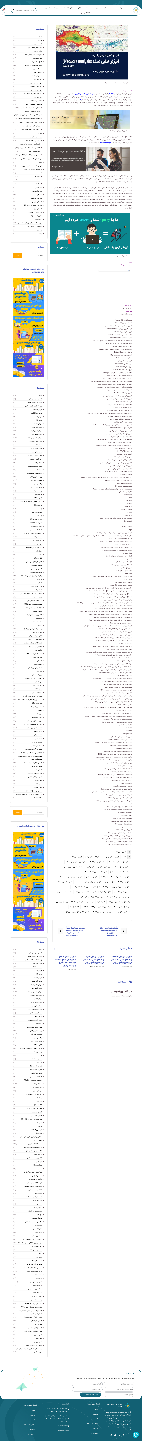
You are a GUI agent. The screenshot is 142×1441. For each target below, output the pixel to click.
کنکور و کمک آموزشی (36, 216)
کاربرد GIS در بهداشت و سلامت (33, 643)
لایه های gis (38, 219)
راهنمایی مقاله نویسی (36, 572)
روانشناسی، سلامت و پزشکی (33, 104)
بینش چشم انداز (37, 491)
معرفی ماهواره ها (37, 717)
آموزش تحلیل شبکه (120, 852)
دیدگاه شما (39, 551)
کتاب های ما (38, 661)
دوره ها (95, 1414)
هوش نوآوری (38, 787)
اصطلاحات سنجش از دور (35, 466)
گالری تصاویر (38, 682)
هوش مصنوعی (38, 780)
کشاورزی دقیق (38, 664)
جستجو (18, 255)
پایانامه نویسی (38, 494)
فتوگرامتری (39, 618)
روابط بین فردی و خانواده (32, 111)
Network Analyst (105, 143)
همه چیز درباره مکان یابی (35, 773)
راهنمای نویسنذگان (36, 569)
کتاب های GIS (38, 195)
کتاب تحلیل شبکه (74, 907)
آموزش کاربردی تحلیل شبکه (104, 867)
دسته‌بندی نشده (37, 537)
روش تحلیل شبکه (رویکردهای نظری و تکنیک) (92, 897)
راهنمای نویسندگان (36, 565)
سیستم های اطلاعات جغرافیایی (84, 94)
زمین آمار (39, 579)
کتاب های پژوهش (37, 202)
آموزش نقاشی (38, 445)
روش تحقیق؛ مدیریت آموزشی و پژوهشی (30, 122)
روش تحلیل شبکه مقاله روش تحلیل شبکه (119, 902)
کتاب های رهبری (37, 657)
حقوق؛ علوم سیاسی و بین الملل (33, 65)
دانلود (70, 892)
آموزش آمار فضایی (36, 427)
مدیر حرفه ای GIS (37, 703)
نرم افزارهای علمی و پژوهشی (31, 126)
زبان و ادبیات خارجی (36, 137)
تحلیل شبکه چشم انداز (92, 877)
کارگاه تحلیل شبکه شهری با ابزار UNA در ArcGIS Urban (96, 907)
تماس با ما (47, 8)
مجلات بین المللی (37, 692)
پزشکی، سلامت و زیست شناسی (30, 108)
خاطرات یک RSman (36, 523)
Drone (40, 40)
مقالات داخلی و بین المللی (34, 728)
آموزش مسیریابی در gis (70, 867)
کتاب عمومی (38, 187)
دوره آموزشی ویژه (37, 540)
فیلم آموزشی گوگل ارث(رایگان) (33, 629)
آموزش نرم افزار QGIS (95, 966)
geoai (40, 395)
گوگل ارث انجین (37, 685)
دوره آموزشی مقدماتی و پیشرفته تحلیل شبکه (118, 897)
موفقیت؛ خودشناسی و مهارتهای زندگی (29, 118)
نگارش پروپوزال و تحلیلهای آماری (30, 129)
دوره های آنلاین (37, 544)
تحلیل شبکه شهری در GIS (65, 882)
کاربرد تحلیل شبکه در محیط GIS (122, 907)
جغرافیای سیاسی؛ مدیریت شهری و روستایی (27, 147)
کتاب (41, 173)
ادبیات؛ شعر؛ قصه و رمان (35, 47)
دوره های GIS (38, 79)
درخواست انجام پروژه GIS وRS (33, 533)
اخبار (96, 1409)
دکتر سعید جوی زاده (61, 892)
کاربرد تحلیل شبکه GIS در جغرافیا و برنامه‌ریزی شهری (69, 902)
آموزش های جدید (37, 452)
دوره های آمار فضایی (36, 83)
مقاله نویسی (38, 738)
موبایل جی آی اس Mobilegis (33, 749)
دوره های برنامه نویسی (35, 86)
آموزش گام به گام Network (87, 867)
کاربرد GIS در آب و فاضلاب (34, 639)
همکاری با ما (38, 770)
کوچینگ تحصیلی (37, 675)
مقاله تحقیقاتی (38, 735)
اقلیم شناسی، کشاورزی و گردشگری (30, 144)
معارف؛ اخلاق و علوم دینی (34, 226)
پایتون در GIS (38, 498)
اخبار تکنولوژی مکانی (36, 459)
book (40, 37)
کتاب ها (95, 1419)
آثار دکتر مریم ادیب (36, 44)
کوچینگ (40, 671)
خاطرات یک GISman (36, 519)
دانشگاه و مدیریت (36, 69)
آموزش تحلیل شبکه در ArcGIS (98, 862)
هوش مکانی (38, 784)
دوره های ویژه (38, 97)
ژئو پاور (40, 583)
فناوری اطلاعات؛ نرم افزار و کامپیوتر (32, 166)
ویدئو (40, 233)
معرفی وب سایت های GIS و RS (33, 724)
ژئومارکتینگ (39, 590)
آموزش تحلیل (88, 857)
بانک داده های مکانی (36, 480)
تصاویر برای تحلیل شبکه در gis (122, 892)
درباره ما (56, 8)
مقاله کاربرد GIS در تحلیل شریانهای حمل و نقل (78, 912)
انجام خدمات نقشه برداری (34, 473)
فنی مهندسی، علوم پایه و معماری (32, 169)
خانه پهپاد (122, 8)
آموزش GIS (98, 857)
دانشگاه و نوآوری (37, 72)
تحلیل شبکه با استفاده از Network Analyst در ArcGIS (115, 877)
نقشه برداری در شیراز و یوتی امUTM (31, 753)
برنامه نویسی (38, 484)
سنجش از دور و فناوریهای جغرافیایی (29, 155)
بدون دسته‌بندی (37, 58)
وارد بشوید (114, 996)
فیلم (79, 8)
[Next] (54, 949)
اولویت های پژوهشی (36, 477)
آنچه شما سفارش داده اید (34, 455)
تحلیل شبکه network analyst (89, 872)
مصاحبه (40, 710)
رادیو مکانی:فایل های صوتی (34, 562)
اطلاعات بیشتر (85, 13)
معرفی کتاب (38, 714)
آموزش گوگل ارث (37, 434)
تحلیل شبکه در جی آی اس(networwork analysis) (88, 882)
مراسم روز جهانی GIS (36, 707)
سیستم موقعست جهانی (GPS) (33, 604)
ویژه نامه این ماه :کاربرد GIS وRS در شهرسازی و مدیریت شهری (28, 796)
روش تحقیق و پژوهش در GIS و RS (31, 576)
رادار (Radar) (38, 558)
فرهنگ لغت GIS (37, 622)
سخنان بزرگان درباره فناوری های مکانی (31, 593)
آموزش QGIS (38, 424)
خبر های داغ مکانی (36, 526)
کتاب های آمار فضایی (36, 198)
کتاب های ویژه (38, 209)
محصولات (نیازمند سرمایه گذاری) (32, 696)
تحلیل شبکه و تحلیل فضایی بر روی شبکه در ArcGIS (116, 887)
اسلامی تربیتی (38, 51)
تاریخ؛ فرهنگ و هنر (36, 62)
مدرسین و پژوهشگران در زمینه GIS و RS (30, 699)
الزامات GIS (39, 470)
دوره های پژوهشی (36, 90)
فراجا (40, 162)
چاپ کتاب (39, 516)
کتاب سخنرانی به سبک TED (34, 654)
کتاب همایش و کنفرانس (35, 212)
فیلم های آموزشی (37, 632)
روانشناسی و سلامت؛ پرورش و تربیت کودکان (27, 115)
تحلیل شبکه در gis (110, 882)
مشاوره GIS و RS (69, 8)
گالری (104, 8)
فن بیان (40, 625)
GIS (79, 100)
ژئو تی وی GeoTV (36, 586)
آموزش (113, 8)
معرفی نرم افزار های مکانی (34, 721)
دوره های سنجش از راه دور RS (33, 93)
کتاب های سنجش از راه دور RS (33, 205)
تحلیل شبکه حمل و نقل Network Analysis (71, 877)
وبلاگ (96, 8)
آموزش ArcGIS (125, 966)
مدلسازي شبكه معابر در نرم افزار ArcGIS (103, 912)
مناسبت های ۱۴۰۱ (37, 742)
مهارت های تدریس (36, 745)
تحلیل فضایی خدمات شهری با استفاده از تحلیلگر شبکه (86, 887)
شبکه (92, 902)
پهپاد (41, 508)
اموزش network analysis (123, 872)
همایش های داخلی (36, 766)
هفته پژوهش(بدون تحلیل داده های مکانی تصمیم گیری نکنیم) (29, 757)
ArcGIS (111, 94)
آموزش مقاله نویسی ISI (35, 438)
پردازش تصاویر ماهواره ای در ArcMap (31, 501)
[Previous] (57, 949)
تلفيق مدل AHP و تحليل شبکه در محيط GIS (99, 892)
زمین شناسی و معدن (34, 151)
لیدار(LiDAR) (38, 689)
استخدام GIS (38, 463)
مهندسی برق (38, 230)
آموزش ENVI (38, 417)
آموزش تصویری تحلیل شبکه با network (76, 862)
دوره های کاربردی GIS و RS (34, 547)
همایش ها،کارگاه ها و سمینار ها (33, 763)
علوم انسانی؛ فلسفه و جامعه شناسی (31, 159)
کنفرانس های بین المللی (35, 668)
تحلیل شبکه (104, 872)
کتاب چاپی (37, 176)
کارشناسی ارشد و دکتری (35, 646)
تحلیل (111, 872)
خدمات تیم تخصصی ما (35, 530)
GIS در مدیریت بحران (35, 399)
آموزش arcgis (108, 857)
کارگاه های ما (38, 650)
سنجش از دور (38, 597)
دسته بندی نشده (37, 76)
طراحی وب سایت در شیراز (34, 615)
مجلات (38, 180)
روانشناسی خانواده (36, 100)
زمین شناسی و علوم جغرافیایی (33, 140)
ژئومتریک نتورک (101, 902)
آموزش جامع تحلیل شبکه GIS (122, 867)
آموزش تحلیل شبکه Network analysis (119, 862)
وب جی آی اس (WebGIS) (34, 791)
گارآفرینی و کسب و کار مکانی (33, 678)
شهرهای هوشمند (37, 611)
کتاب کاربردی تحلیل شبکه (123, 912)
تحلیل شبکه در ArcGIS (124, 882)
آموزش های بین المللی (35, 448)
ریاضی (40, 133)
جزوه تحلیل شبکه (79, 892)
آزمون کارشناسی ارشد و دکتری (33, 406)
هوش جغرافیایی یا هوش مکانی (33, 777)
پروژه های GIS (38, 505)
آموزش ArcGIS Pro (36, 413)
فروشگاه (88, 8)
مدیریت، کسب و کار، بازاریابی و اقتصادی (30, 223)
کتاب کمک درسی (37, 191)
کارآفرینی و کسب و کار (35, 636)
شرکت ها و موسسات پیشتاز (34, 608)
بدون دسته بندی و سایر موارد (33, 54)
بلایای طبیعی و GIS (36, 487)
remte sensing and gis (34, 402)
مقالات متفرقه (38, 731)
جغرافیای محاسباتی (36, 512)
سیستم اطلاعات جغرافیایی (34, 600)
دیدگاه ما (39, 554)
